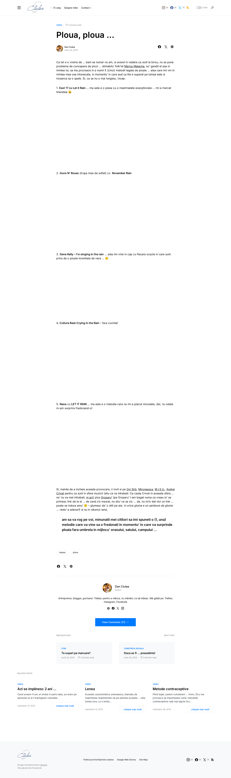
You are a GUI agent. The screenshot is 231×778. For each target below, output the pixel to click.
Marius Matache (134, 66)
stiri (63, 648)
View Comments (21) (113, 622)
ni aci (89, 497)
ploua (75, 552)
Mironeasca (145, 489)
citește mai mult (65, 705)
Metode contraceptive (171, 689)
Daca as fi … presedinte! (139, 653)
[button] (19, 7)
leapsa (62, 552)
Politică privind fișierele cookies (98, 759)
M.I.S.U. (160, 489)
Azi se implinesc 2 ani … (36, 689)
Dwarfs (43, 765)
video (59, 25)
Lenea (90, 689)
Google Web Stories (126, 759)
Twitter (168, 598)
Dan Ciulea (69, 47)
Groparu (106, 497)
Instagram (109, 601)
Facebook (121, 601)
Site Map (143, 759)
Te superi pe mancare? (76, 653)
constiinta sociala (134, 648)
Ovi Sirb (131, 489)
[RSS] (188, 7)
